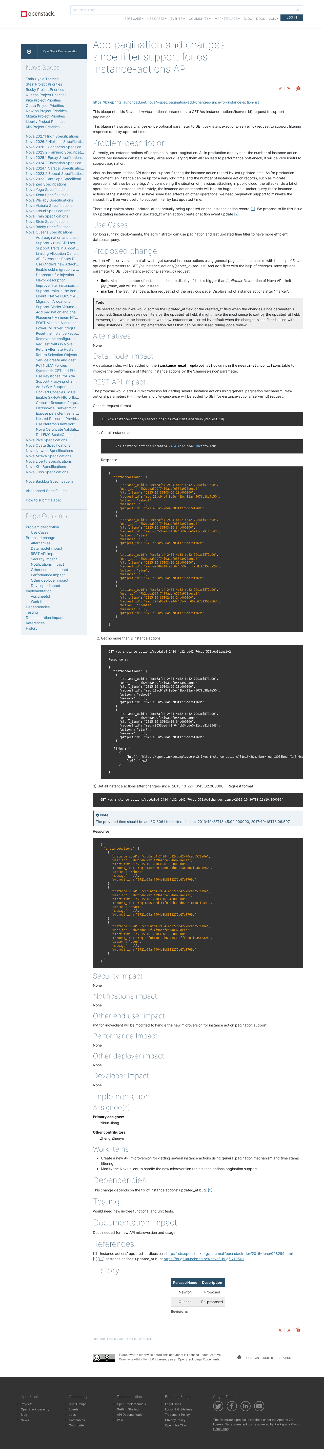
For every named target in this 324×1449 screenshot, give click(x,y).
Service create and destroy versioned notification (76, 360)
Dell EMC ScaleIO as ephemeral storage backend (76, 434)
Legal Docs (173, 1404)
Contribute (76, 1425)
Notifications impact (47, 564)
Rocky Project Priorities (45, 89)
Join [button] (272, 19)
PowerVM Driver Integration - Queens (67, 328)
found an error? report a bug (267, 1358)
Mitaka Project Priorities (45, 116)
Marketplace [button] (226, 19)
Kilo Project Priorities (42, 127)
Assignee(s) (40, 596)
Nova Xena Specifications (47, 195)
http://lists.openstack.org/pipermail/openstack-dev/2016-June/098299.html (229, 1253)
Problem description (42, 527)
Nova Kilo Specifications (46, 466)
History (31, 628)
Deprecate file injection (55, 275)
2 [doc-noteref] (236, 214)
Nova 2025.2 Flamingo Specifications (57, 152)
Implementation (38, 591)
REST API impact (45, 553)
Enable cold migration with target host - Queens (75, 269)
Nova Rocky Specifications (48, 227)
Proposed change (40, 537)
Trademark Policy (177, 1415)
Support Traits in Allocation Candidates (68, 248)
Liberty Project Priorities (45, 121)
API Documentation (130, 1415)
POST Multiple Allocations (57, 323)
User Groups (77, 1404)
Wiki (120, 1420)
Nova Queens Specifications (49, 232)
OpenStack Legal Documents (198, 1359)
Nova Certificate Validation (58, 429)
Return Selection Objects (56, 354)
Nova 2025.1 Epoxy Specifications (54, 157)
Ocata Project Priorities (45, 105)
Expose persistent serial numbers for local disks (75, 413)
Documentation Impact (45, 617)
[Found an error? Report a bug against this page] (298, 89)
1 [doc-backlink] (95, 1253)
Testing (32, 612)
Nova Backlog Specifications (49, 481)
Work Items (40, 601)
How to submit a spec (44, 500)
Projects (26, 1404)
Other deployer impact (49, 580)
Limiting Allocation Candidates (61, 253)
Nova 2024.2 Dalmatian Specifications (57, 163)
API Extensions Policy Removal (61, 259)
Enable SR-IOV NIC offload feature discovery (73, 397)
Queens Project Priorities (46, 95)
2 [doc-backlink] (102, 1259)
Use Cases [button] (155, 19)
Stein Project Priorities (44, 84)
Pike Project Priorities (43, 100)
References (35, 623)
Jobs (72, 1415)
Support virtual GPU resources (61, 243)
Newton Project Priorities (46, 111)
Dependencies (38, 607)
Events (73, 1409)
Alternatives (40, 543)
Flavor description (51, 280)
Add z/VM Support (51, 386)
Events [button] (177, 19)
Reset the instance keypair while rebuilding (71, 333)
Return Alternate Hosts (54, 349)
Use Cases (39, 532)
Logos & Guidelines (178, 1409)
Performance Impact (48, 575)
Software (133, 19)
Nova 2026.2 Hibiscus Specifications (56, 141)
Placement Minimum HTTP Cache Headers (71, 317)
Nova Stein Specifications (47, 221)
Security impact (44, 559)
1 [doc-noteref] (253, 209)
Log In (292, 17)
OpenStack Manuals (131, 1404)
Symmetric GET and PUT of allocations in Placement (79, 370)
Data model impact (46, 548)
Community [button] (198, 19)
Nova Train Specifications (47, 216)
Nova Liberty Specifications (49, 461)
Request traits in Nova (54, 344)
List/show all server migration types (65, 408)
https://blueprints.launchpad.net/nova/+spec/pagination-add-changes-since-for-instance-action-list (176, 102)
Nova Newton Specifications (49, 450)
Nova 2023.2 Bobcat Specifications (55, 173)
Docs (260, 19)
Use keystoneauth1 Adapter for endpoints (70, 376)
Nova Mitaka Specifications (48, 456)
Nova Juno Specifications (47, 472)
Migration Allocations (53, 301)
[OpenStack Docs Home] (29, 51)
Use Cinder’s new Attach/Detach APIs (67, 264)
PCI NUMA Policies (51, 365)
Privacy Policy (175, 1420)
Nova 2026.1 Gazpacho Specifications (57, 147)
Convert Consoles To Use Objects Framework (73, 392)
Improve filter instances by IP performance (71, 285)
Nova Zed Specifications (46, 184)
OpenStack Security (35, 1409)
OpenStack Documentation (60, 51)
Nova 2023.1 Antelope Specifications (56, 179)
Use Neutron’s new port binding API (65, 424)
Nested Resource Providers (58, 418)
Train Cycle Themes (42, 79)
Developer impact (45, 585)
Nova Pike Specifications (46, 440)
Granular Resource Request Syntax (65, 402)
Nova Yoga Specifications (47, 189)
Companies (77, 1420)
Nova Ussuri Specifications (48, 211)
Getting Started (127, 1409)
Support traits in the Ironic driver (63, 291)
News (25, 1420)
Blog (248, 19)
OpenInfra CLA (175, 1425)
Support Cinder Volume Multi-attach (65, 307)
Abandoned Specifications (47, 490)
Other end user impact (49, 569)
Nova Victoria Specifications (49, 205)
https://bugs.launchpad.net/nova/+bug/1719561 (204, 1259)
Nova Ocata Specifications (48, 445)
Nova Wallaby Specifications (49, 200)
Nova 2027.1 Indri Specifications (52, 136)
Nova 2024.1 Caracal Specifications (55, 168)
